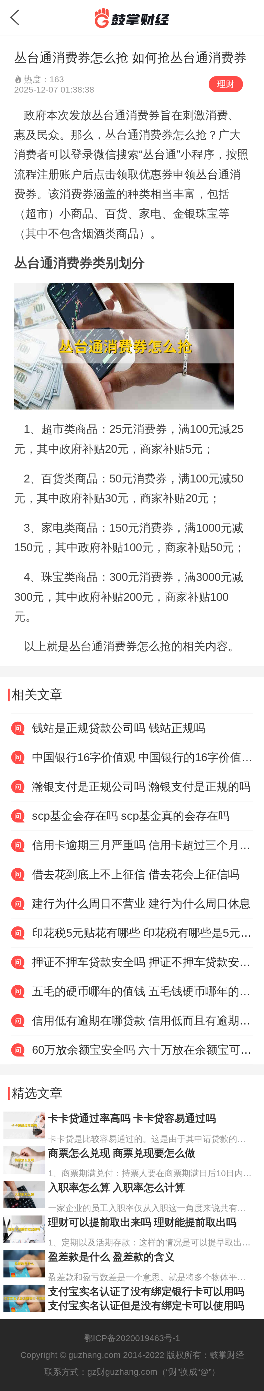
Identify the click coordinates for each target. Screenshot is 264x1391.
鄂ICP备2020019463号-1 (132, 1338)
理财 (225, 84)
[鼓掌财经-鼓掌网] (132, 18)
